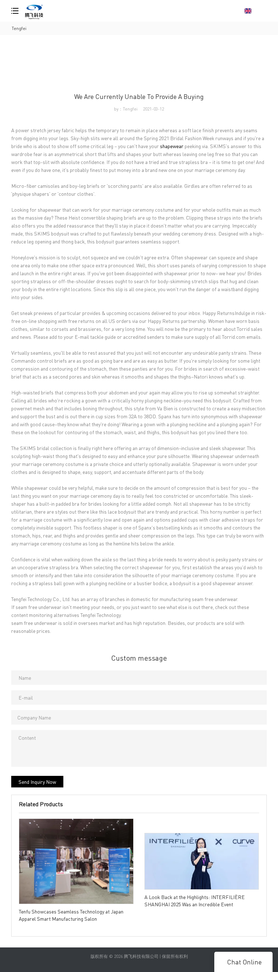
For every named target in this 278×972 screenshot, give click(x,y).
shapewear (172, 146)
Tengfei (19, 28)
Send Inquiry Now (37, 781)
